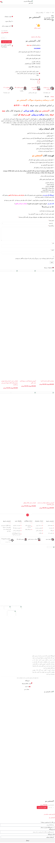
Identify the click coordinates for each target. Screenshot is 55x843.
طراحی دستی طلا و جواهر (29, 502)
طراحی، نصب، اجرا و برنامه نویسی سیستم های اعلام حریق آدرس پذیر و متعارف (9, 382)
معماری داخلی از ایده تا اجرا (47, 381)
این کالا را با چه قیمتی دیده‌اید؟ (48, 822)
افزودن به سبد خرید (42, 807)
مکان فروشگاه (51, 834)
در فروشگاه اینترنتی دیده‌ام (47, 827)
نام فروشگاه (52, 829)
